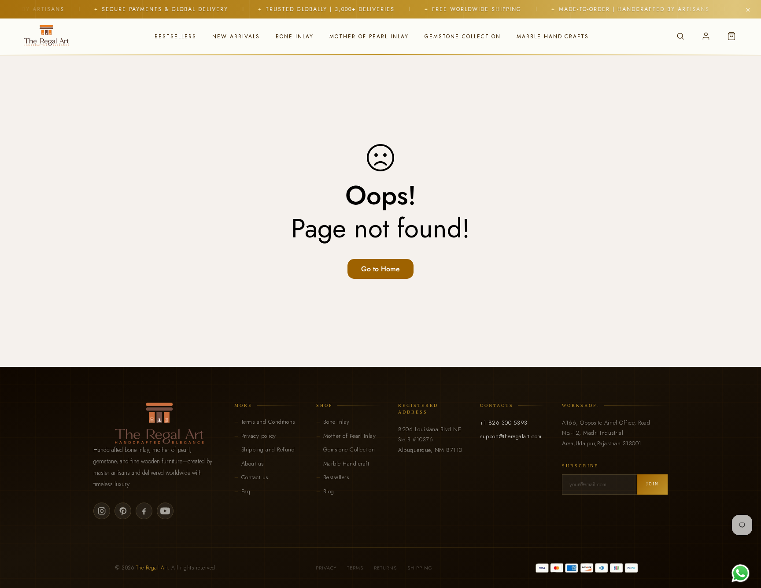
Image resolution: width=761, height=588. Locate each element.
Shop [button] (324, 405)
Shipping (419, 567)
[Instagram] (101, 511)
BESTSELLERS (175, 37)
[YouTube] (165, 511)
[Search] (680, 36)
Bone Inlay (336, 422)
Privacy (326, 567)
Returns (385, 567)
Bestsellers (336, 477)
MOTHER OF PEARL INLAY (369, 37)
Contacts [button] (496, 405)
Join (652, 484)
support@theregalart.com (511, 436)
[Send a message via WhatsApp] (740, 573)
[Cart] (731, 36)
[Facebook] (144, 511)
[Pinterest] (123, 511)
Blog (328, 491)
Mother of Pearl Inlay (349, 436)
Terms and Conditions (268, 422)
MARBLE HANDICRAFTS (553, 37)
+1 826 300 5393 (504, 422)
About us (252, 463)
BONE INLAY (295, 37)
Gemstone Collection (349, 449)
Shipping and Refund (268, 449)
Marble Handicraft (346, 463)
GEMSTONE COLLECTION (463, 37)
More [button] (243, 405)
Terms (355, 567)
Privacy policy (258, 436)
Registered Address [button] (418, 408)
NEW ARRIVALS (236, 37)
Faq (246, 491)
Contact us (254, 477)
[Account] (706, 36)
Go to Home (380, 269)
